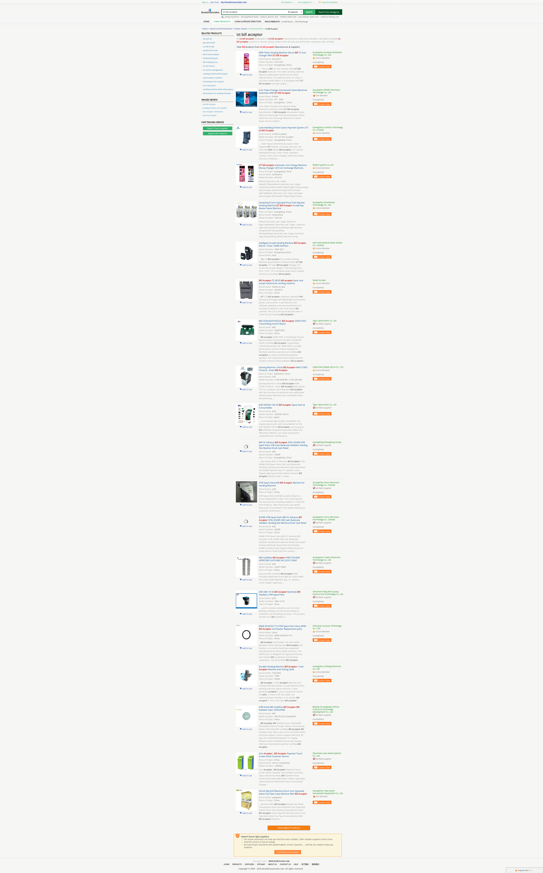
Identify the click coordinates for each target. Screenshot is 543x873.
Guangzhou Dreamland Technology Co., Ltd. (324, 203)
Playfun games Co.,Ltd (323, 164)
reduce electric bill (235, 16)
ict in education (209, 85)
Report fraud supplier (217, 128)
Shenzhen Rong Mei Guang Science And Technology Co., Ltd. (328, 592)
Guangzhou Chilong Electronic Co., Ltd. (327, 667)
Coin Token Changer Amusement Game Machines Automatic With (283, 91)
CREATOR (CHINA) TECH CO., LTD (328, 367)
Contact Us (285, 864)
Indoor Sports (240, 28)
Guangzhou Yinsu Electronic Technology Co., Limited (326, 483)
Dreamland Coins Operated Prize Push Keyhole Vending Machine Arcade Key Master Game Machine (282, 205)
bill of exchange (301, 21)
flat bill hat (207, 39)
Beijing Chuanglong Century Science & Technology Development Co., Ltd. (326, 709)
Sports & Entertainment (221, 28)
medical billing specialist (323, 16)
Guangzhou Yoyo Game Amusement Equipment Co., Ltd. (328, 792)
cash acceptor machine (212, 77)
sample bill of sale (210, 50)
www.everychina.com (279, 861)
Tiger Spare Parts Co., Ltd (324, 320)
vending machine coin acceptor (215, 108)
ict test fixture (209, 66)
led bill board (287, 21)
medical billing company (297, 16)
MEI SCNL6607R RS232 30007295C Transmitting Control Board (282, 322)
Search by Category (328, 12)
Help (296, 864)
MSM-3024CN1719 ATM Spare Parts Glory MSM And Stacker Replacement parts (282, 627)
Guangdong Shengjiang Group (327, 442)
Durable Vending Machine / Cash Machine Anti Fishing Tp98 (281, 668)
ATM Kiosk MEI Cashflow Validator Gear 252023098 (279, 708)
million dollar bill (254, 16)
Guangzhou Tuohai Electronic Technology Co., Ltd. (327, 558)
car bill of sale (208, 46)
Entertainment (256, 28)
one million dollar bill (274, 16)
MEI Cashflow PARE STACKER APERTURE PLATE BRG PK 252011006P (279, 559)
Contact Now (324, 66)
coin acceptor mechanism (213, 111)
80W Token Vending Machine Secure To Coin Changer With (282, 54)
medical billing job (210, 58)
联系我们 (315, 864)
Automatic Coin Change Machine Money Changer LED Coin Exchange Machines (283, 166)
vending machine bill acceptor (215, 73)
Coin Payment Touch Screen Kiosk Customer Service (280, 755)
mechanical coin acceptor (213, 81)
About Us (272, 864)
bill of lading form (210, 62)
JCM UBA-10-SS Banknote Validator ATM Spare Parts (279, 593)
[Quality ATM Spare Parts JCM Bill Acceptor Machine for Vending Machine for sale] (246, 501)
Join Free (215, 2)
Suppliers (249, 864)
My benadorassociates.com (234, 2)
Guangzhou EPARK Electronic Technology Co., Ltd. (326, 91)
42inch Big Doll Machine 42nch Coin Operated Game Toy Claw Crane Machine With (283, 792)
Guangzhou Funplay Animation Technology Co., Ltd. (327, 53)
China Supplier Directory (248, 21)
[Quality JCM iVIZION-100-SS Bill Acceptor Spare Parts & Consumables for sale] (246, 423)
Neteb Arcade (319, 280)
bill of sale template (211, 54)
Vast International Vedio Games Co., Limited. (327, 244)
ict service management (213, 70)
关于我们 (305, 864)
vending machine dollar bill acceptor (218, 89)
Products (237, 864)
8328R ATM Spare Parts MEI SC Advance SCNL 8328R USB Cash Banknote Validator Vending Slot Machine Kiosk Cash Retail (282, 520)
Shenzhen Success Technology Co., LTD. (327, 627)
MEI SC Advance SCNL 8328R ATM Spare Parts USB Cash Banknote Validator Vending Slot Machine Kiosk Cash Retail (283, 445)
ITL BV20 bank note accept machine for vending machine (281, 282)
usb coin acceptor (209, 115)
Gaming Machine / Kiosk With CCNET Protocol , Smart (283, 369)
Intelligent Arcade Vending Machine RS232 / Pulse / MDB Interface (282, 244)
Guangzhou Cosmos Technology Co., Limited (328, 128)
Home (206, 21)
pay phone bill (209, 42)
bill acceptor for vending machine (217, 93)
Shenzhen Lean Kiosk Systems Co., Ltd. (327, 754)
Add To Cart (247, 74)
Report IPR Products (217, 133)
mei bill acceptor (209, 104)
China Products (222, 21)
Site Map (261, 864)
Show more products (289, 827)
